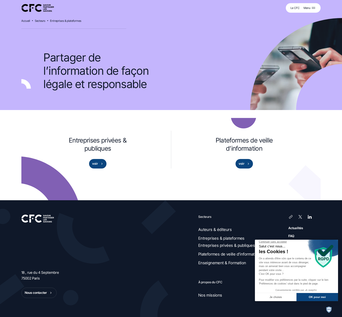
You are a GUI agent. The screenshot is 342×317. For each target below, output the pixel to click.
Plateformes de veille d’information (229, 254)
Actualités (295, 228)
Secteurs (40, 20)
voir (95, 164)
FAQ (291, 236)
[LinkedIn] (309, 217)
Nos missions (210, 295)
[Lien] (290, 217)
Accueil (25, 20)
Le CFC (295, 8)
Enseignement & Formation (222, 262)
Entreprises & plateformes (66, 20)
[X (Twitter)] (300, 217)
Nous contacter (36, 293)
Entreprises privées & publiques (226, 245)
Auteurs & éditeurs (215, 229)
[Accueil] (37, 8)
